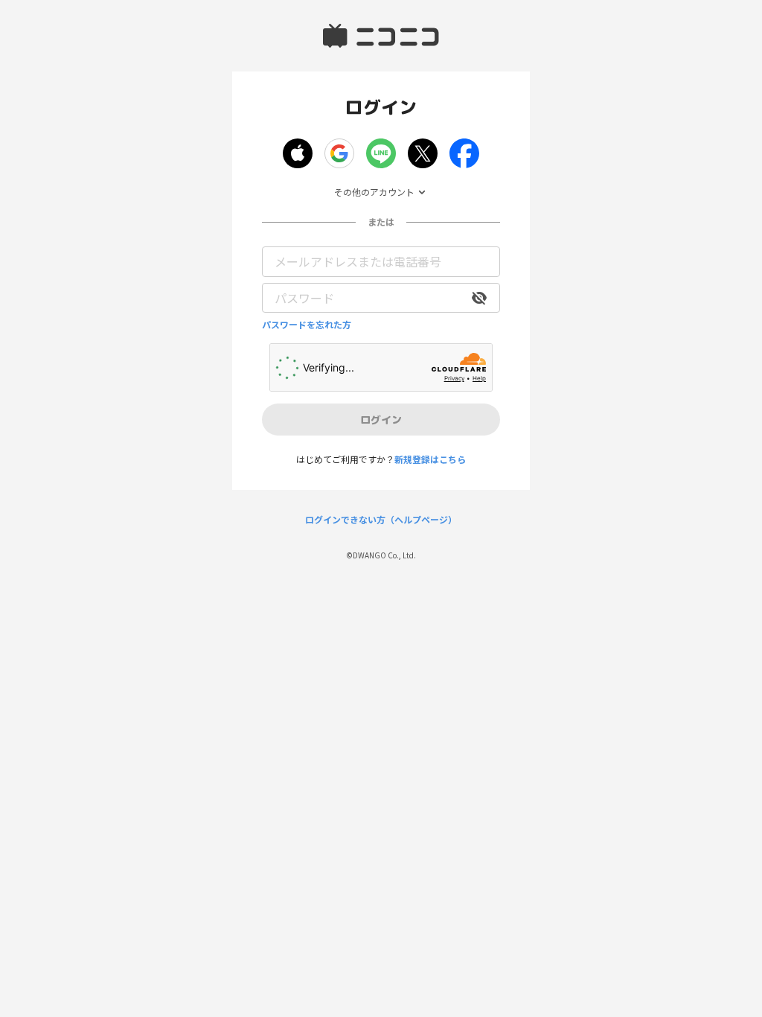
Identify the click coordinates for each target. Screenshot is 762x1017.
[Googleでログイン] (339, 153)
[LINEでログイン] (381, 153)
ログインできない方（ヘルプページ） (381, 520)
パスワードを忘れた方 (306, 325)
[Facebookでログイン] (464, 153)
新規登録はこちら (430, 459)
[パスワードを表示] (479, 298)
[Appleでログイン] (298, 153)
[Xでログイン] (423, 153)
